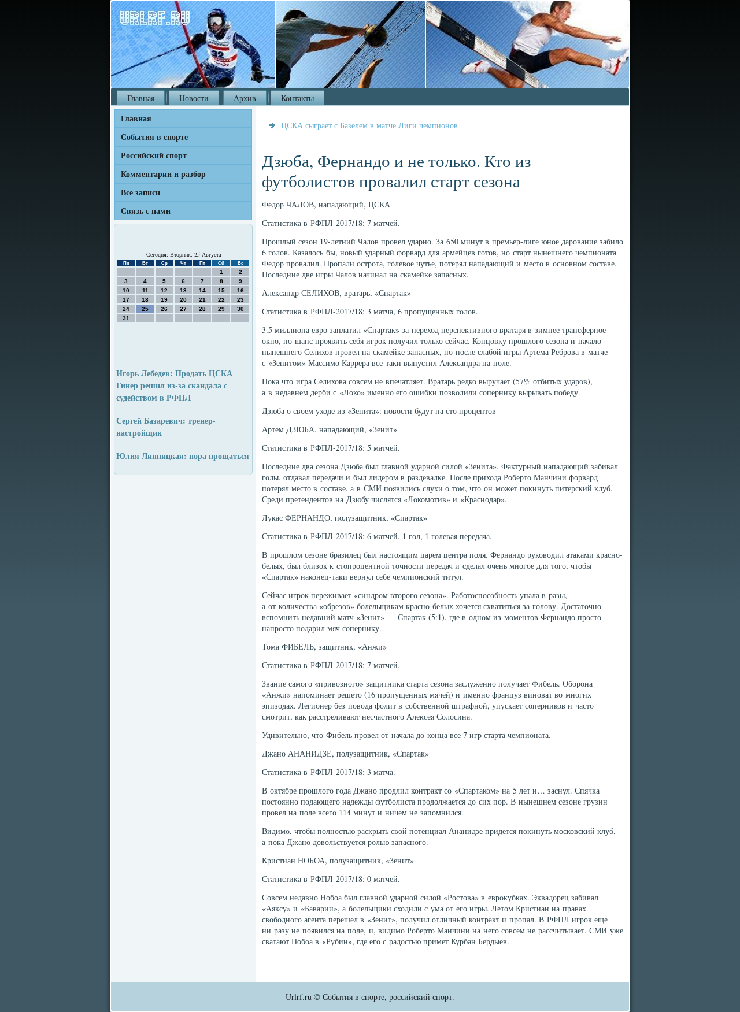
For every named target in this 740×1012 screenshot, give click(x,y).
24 (126, 309)
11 (145, 290)
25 (145, 309)
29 (221, 309)
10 (126, 290)
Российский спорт (154, 155)
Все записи (140, 192)
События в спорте (154, 137)
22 (221, 299)
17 (126, 299)
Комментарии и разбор (163, 174)
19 (164, 299)
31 (126, 318)
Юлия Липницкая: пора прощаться (182, 456)
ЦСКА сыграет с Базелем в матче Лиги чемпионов (369, 125)
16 (240, 290)
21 (202, 299)
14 (202, 290)
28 (202, 309)
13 (183, 290)
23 (240, 299)
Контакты (297, 97)
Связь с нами (146, 211)
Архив (245, 97)
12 (164, 290)
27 (183, 309)
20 (183, 299)
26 (164, 309)
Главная (140, 97)
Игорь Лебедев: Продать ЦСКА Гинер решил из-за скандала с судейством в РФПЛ (174, 385)
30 (240, 309)
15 (221, 290)
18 (145, 299)
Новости (194, 97)
